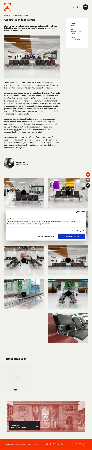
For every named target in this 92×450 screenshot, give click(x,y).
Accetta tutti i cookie (72, 236)
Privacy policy (82, 443)
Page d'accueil (7, 15)
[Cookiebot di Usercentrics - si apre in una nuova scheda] (77, 212)
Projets (13, 15)
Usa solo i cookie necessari (45, 236)
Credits (83, 445)
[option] (16, 378)
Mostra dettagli (77, 230)
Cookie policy (74, 443)
